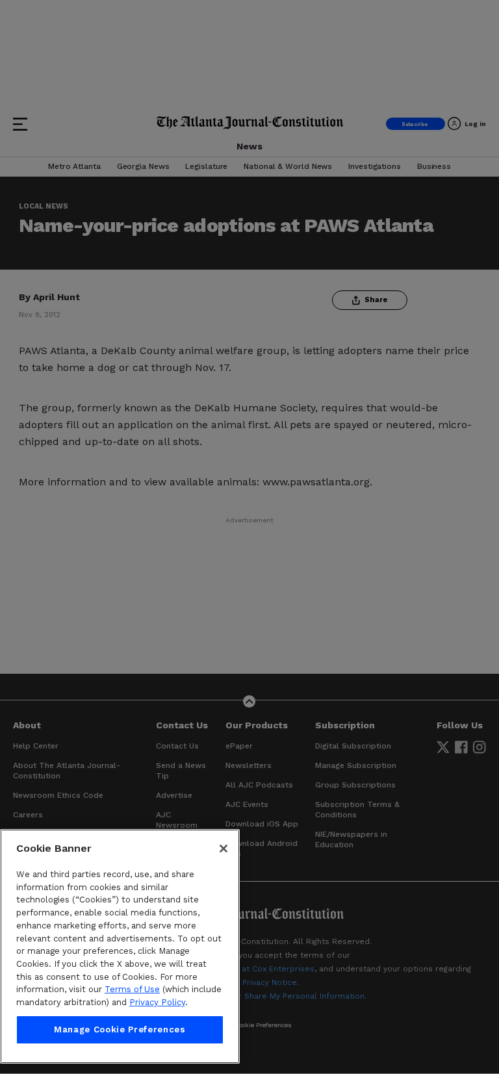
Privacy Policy (157, 1002)
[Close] (223, 848)
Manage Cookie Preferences (119, 1029)
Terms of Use (132, 989)
